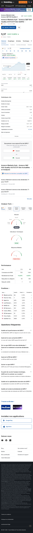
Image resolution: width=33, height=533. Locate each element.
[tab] (10, 209)
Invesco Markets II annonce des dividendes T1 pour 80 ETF (15, 190)
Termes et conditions (6, 514)
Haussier (18, 158)
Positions (12, 44)
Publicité (20, 451)
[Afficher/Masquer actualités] (10, 48)
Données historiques (21, 44)
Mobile (3, 451)
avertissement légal (5, 524)
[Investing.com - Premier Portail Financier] (9, 2)
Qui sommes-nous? (22, 448)
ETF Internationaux (21, 6)
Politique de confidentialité (7, 519)
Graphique (11, 41)
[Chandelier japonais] (3, 48)
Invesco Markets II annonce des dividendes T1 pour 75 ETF (15, 181)
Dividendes (30, 44)
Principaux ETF (9, 6)
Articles (18, 41)
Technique (26, 41)
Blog (2, 448)
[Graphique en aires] (5, 48)
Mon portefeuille (5, 454)
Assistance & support (23, 454)
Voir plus (16, 136)
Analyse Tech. (6, 204)
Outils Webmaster (5, 457)
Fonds (29, 6)
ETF (3, 6)
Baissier (18, 150)
